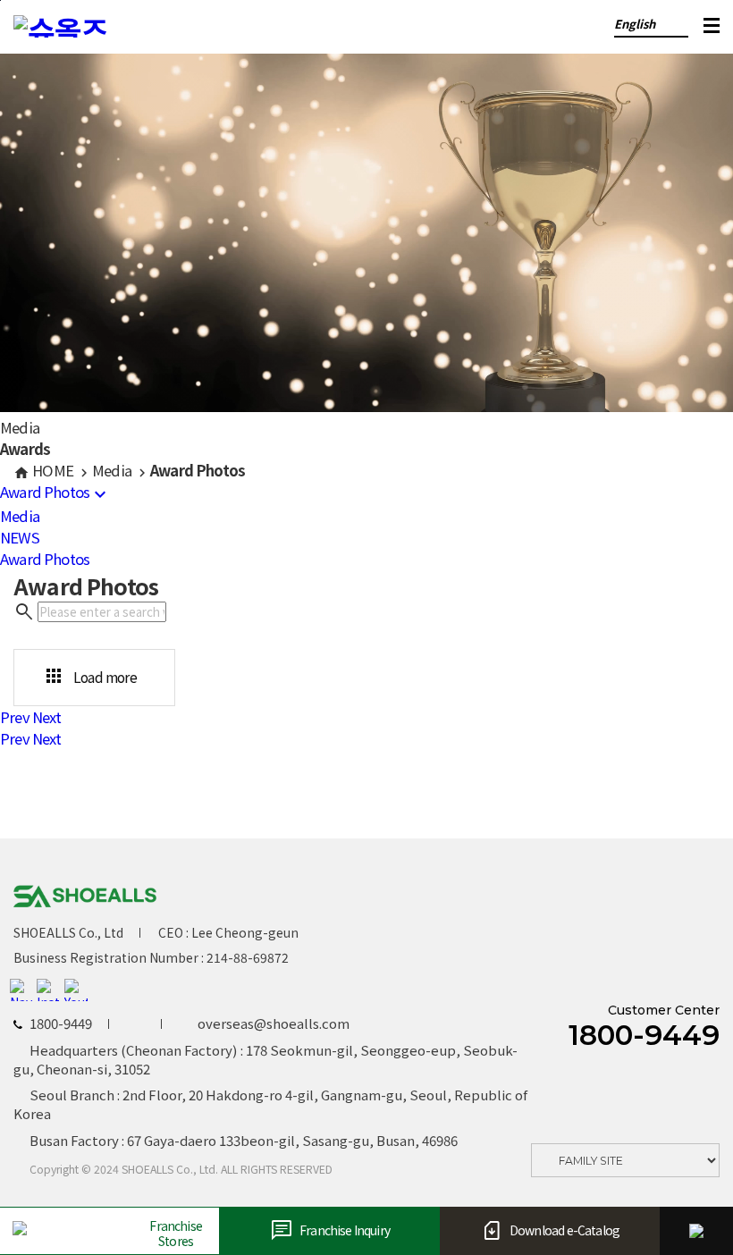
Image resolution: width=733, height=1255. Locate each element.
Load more (90, 676)
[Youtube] (76, 990)
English (634, 23)
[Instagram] (48, 990)
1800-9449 (644, 1035)
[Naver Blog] (21, 990)
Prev (14, 717)
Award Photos (55, 491)
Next (47, 717)
